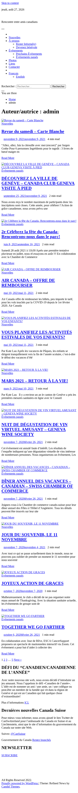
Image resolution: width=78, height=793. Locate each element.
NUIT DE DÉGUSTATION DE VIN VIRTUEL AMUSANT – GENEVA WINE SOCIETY (34, 429)
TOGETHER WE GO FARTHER (33, 627)
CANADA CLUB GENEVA (18, 15)
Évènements (16, 50)
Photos (13, 60)
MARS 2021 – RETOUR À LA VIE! (34, 380)
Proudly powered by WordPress (20, 783)
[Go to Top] (2, 789)
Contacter (14, 66)
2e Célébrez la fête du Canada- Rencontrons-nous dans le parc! (30, 234)
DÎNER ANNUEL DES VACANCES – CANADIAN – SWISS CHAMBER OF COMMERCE (37, 486)
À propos (14, 40)
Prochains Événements (29, 53)
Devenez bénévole (26, 47)
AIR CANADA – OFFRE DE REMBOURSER (28, 283)
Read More (7, 157)
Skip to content (10, 3)
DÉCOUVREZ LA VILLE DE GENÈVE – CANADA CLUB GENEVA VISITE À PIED (38, 183)
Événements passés (27, 57)
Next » (18, 659)
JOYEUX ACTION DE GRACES (32, 583)
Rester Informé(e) (26, 44)
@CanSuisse (18, 733)
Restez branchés (41, 739)
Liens (12, 63)
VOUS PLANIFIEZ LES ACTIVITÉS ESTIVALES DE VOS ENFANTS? (36, 334)
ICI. (26, 702)
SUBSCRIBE (9, 755)
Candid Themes (10, 786)
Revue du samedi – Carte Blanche (32, 131)
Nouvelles (14, 37)
